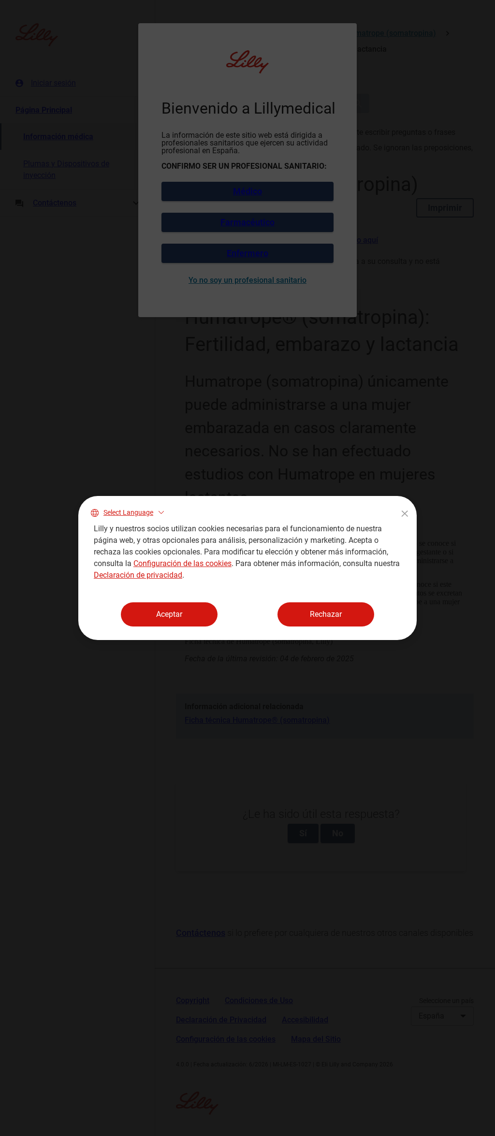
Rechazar (326, 614)
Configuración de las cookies (182, 563)
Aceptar (169, 614)
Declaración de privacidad (138, 575)
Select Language (128, 512)
